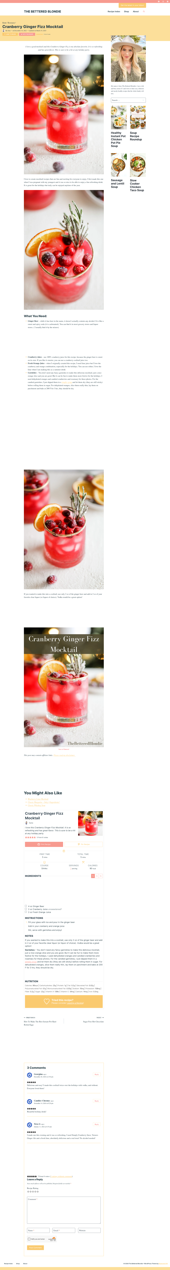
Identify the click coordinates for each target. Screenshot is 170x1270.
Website (82, 1230)
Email (57, 1230)
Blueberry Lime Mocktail (38, 799)
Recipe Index (114, 11)
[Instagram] (163, 1)
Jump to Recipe (11, 34)
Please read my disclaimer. (65, 755)
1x (93, 876)
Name (31, 1230)
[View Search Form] (144, 11)
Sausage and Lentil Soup (117, 183)
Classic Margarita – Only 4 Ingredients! (44, 802)
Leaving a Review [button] (75, 1003)
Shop (126, 11)
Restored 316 (163, 1263)
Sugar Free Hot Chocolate (93, 1019)
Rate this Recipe (28, 34)
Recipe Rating (32, 1188)
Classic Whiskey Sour (36, 805)
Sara (9, 30)
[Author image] (3, 30)
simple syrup (67, 382)
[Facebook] (158, 1)
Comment (32, 1199)
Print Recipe (45, 844)
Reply (97, 1074)
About (136, 11)
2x (97, 876)
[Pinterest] (167, 1)
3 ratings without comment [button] (61, 1176)
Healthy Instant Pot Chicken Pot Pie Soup (118, 139)
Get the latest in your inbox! (132, 5)
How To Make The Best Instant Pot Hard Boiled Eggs (40, 1021)
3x (101, 876)
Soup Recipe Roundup (136, 136)
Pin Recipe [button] (85, 844)
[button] (37, 34)
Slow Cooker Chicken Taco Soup (137, 185)
